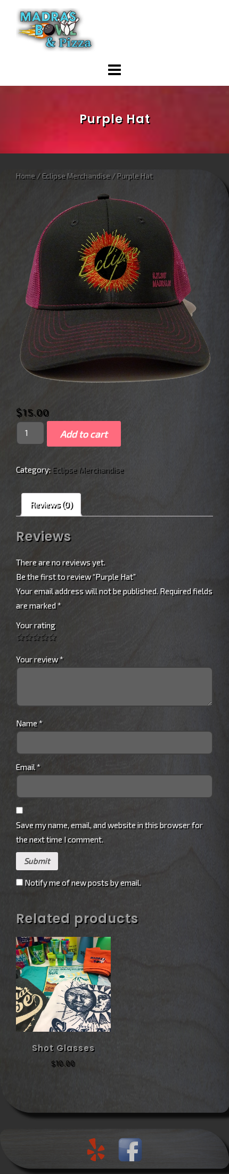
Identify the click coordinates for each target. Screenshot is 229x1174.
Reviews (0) (51, 504)
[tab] (51, 504)
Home (25, 175)
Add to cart (84, 434)
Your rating (35, 625)
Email (28, 767)
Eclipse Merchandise (76, 175)
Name (29, 723)
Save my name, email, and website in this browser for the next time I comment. (109, 832)
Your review (39, 659)
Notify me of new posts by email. (82, 882)
